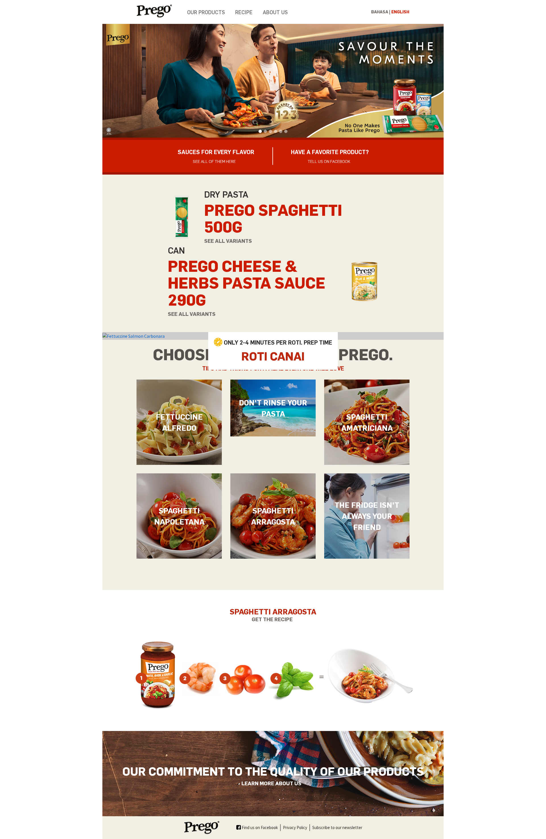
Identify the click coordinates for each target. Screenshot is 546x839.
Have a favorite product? (330, 156)
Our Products (206, 12)
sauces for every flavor (216, 156)
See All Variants (228, 240)
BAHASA (379, 11)
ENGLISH (400, 11)
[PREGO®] (159, 11)
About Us (275, 12)
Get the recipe (272, 619)
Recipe (244, 12)
